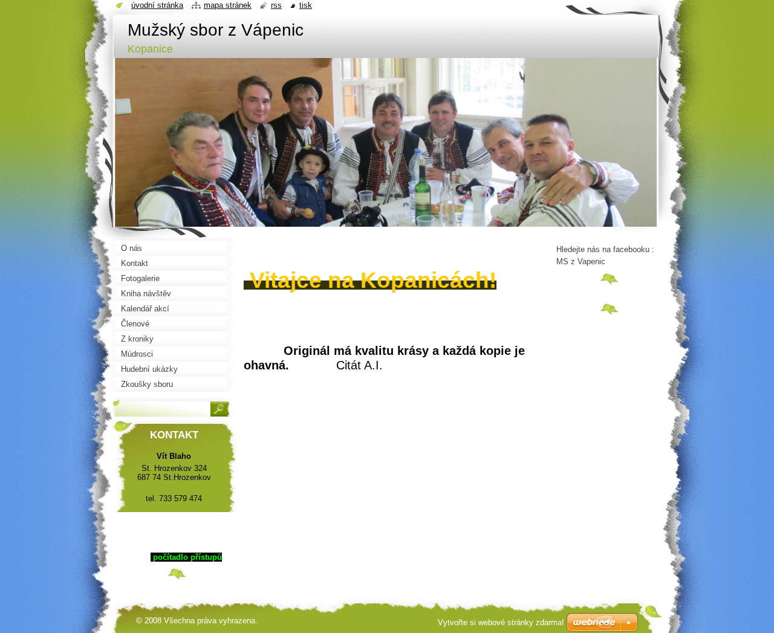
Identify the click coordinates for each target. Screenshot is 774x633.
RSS (276, 5)
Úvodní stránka (157, 5)
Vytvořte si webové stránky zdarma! (501, 622)
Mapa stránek (228, 5)
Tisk (305, 5)
